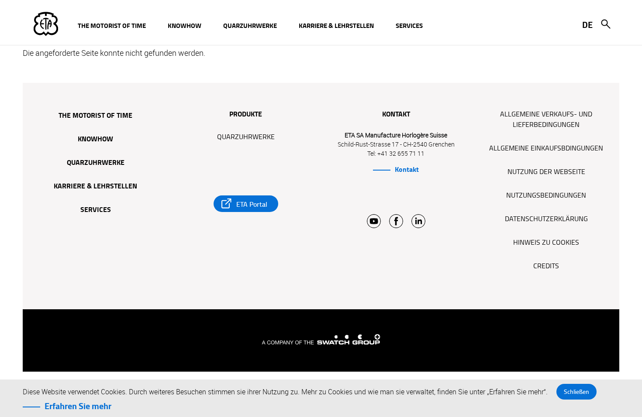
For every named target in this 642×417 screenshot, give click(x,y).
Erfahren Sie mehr (78, 406)
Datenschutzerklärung (546, 219)
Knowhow (95, 139)
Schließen (576, 391)
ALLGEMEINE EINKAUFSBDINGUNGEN (546, 148)
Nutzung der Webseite (546, 172)
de (587, 25)
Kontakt (407, 169)
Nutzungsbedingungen (546, 195)
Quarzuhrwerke (95, 163)
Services (95, 210)
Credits (546, 266)
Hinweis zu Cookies (546, 242)
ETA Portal (251, 204)
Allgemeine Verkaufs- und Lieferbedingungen (546, 119)
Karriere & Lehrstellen (95, 186)
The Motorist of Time (95, 116)
